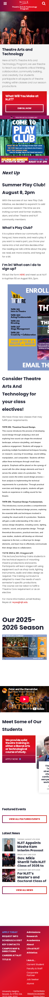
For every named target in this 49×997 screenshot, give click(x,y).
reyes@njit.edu (20, 602)
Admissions (33, 932)
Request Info (10, 936)
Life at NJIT (33, 948)
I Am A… (31, 960)
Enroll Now (24, 108)
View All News (24, 890)
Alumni (30, 983)
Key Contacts (11, 944)
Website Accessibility (36, 994)
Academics (33, 940)
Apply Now (11, 759)
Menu (5, 3)
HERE (22, 274)
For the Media (39, 991)
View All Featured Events (24, 819)
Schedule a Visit (12, 940)
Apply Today (10, 932)
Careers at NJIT (12, 955)
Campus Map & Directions (11, 950)
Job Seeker (33, 979)
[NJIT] (24, 3)
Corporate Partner (32, 974)
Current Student (35, 964)
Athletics (32, 952)
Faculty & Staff (34, 968)
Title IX (6, 959)
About (30, 944)
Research (32, 936)
